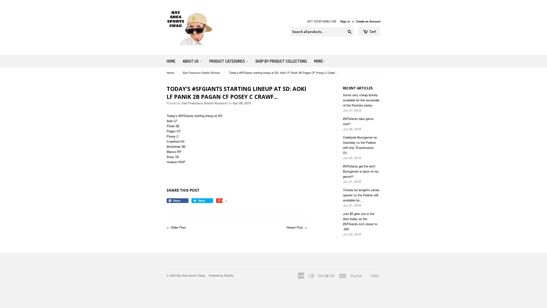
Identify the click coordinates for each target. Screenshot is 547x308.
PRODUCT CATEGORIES (227, 61)
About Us (191, 61)
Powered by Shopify (221, 275)
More (318, 61)
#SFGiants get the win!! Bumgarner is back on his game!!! (361, 171)
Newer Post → (297, 227)
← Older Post (176, 227)
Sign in (345, 21)
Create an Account (368, 21)
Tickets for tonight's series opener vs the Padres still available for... (361, 195)
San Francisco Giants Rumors (201, 73)
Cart (372, 31)
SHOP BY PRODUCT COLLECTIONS (281, 61)
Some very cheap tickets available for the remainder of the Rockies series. (361, 100)
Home (171, 61)
